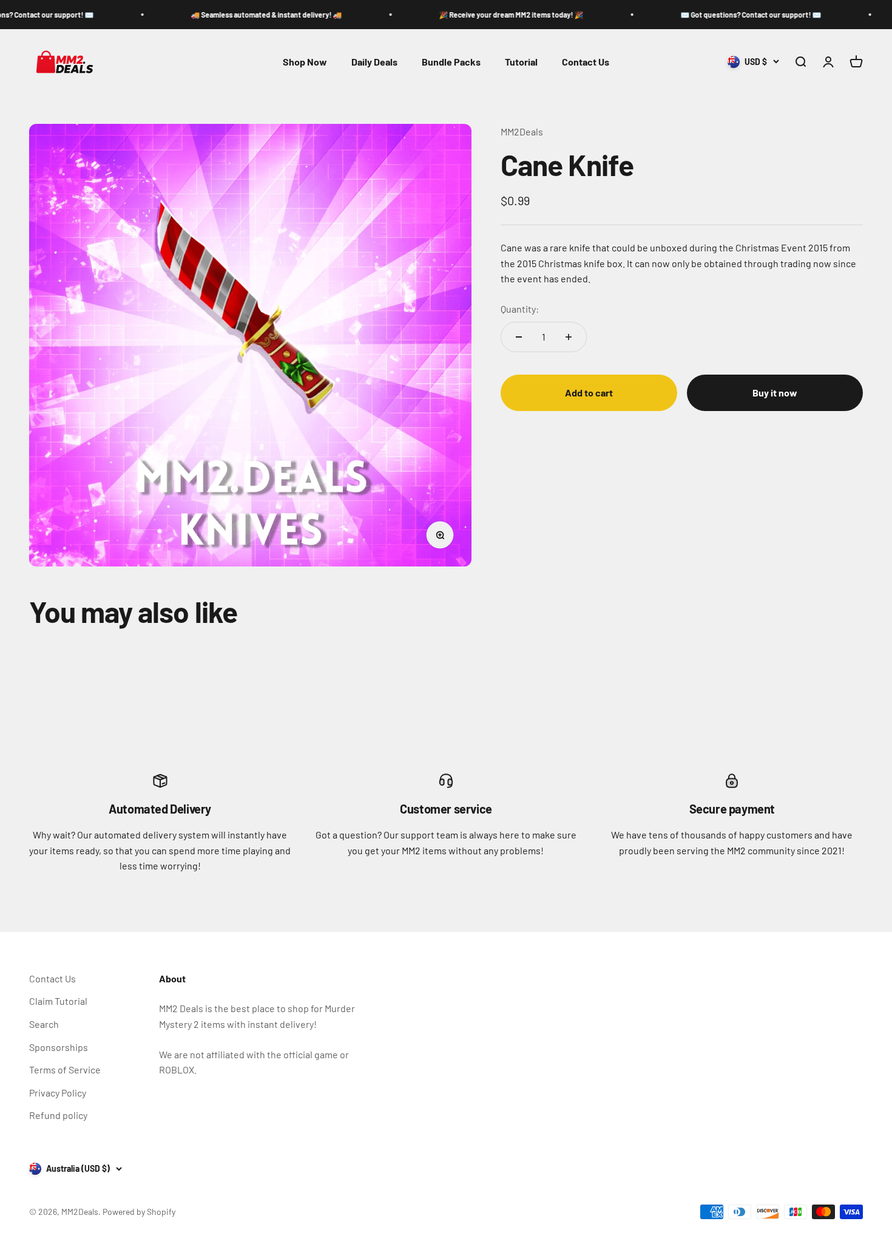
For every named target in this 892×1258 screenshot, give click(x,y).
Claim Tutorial (58, 1001)
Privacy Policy (57, 1092)
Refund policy (58, 1115)
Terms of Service (65, 1069)
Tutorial (521, 61)
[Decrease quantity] (518, 337)
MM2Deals (522, 131)
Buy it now (774, 392)
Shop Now (305, 61)
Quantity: (520, 308)
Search (44, 1024)
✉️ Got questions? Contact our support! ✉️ (710, 14)
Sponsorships (58, 1047)
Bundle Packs (451, 61)
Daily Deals (374, 61)
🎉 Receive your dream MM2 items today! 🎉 (470, 14)
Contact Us (585, 61)
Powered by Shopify (139, 1211)
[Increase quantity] (568, 337)
